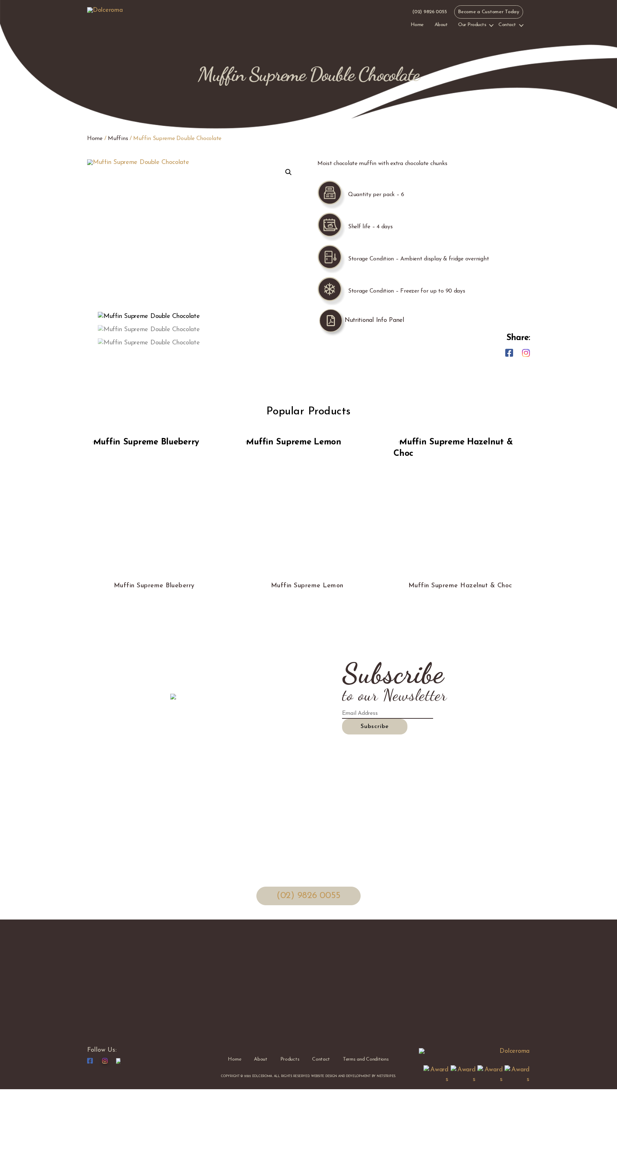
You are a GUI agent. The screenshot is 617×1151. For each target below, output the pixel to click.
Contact (507, 25)
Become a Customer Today (488, 12)
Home (417, 25)
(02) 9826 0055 (429, 12)
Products (290, 1059)
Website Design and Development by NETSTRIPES (353, 1076)
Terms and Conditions (366, 1059)
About (441, 25)
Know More (154, 520)
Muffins (118, 138)
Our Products (472, 25)
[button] (288, 172)
